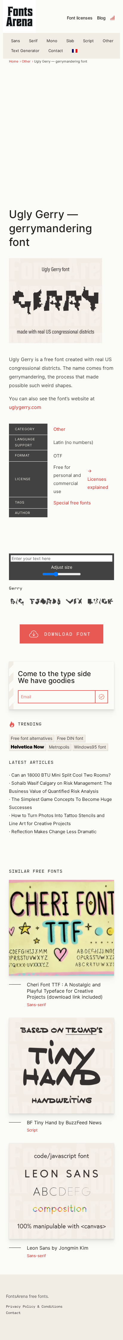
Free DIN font (70, 738)
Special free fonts (72, 503)
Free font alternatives (31, 738)
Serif (33, 40)
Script (88, 40)
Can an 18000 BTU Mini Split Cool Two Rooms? (61, 775)
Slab (70, 40)
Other (108, 40)
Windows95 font (90, 746)
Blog (101, 18)
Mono (52, 40)
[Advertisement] (61, 135)
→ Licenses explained (97, 479)
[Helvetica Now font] (27, 747)
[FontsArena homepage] (19, 16)
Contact (55, 50)
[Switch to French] (74, 51)
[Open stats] (113, 18)
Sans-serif (36, 1004)
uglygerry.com (25, 407)
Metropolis (59, 746)
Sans (15, 40)
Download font (67, 634)
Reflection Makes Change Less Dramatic (53, 831)
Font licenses (80, 18)
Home (13, 61)
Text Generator (25, 50)
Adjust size (61, 567)
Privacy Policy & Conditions (34, 1306)
